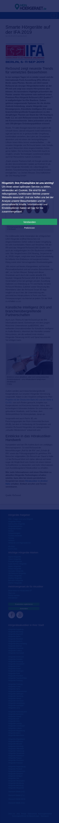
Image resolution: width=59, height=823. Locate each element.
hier (33, 208)
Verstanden (29, 222)
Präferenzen (29, 227)
